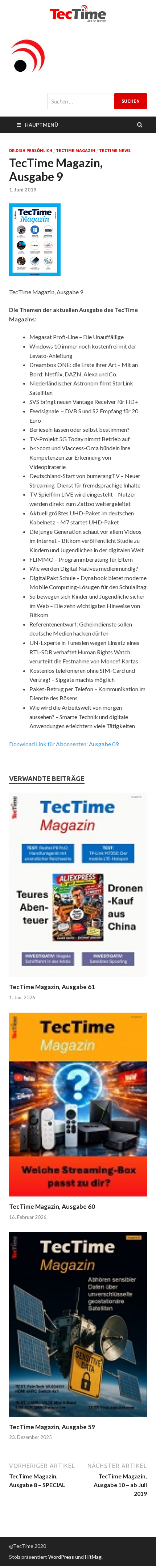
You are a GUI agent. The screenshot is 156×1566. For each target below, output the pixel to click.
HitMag (93, 1557)
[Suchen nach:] (97, 101)
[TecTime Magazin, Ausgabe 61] (78, 978)
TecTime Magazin (75, 150)
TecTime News (115, 150)
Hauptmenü (41, 125)
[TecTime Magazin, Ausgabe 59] (78, 1418)
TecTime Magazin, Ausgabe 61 (52, 987)
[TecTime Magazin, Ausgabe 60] (78, 1198)
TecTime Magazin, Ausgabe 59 (52, 1427)
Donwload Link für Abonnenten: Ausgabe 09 (64, 743)
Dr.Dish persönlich (30, 150)
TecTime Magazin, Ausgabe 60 (52, 1206)
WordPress (61, 1557)
